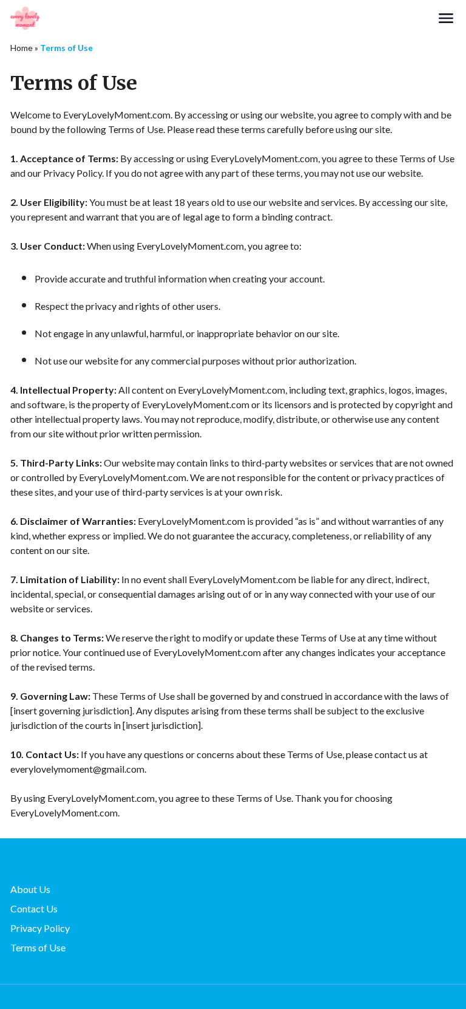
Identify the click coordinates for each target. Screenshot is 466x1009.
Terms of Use (38, 947)
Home (21, 48)
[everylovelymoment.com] (223, 18)
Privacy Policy (40, 928)
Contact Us (34, 908)
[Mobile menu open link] (446, 18)
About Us (30, 889)
